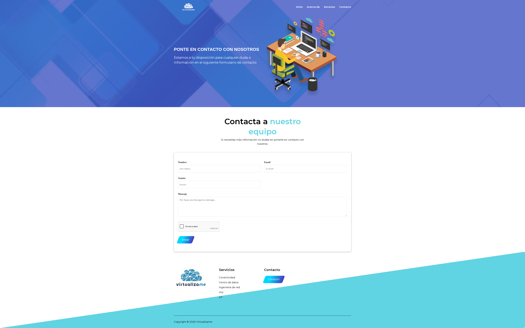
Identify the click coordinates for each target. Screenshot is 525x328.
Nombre (182, 162)
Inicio (299, 6)
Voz (221, 292)
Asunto (182, 178)
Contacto (345, 6)
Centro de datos (229, 282)
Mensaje (182, 194)
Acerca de (313, 6)
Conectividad (227, 277)
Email (267, 162)
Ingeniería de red (229, 287)
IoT (220, 297)
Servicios (329, 6)
